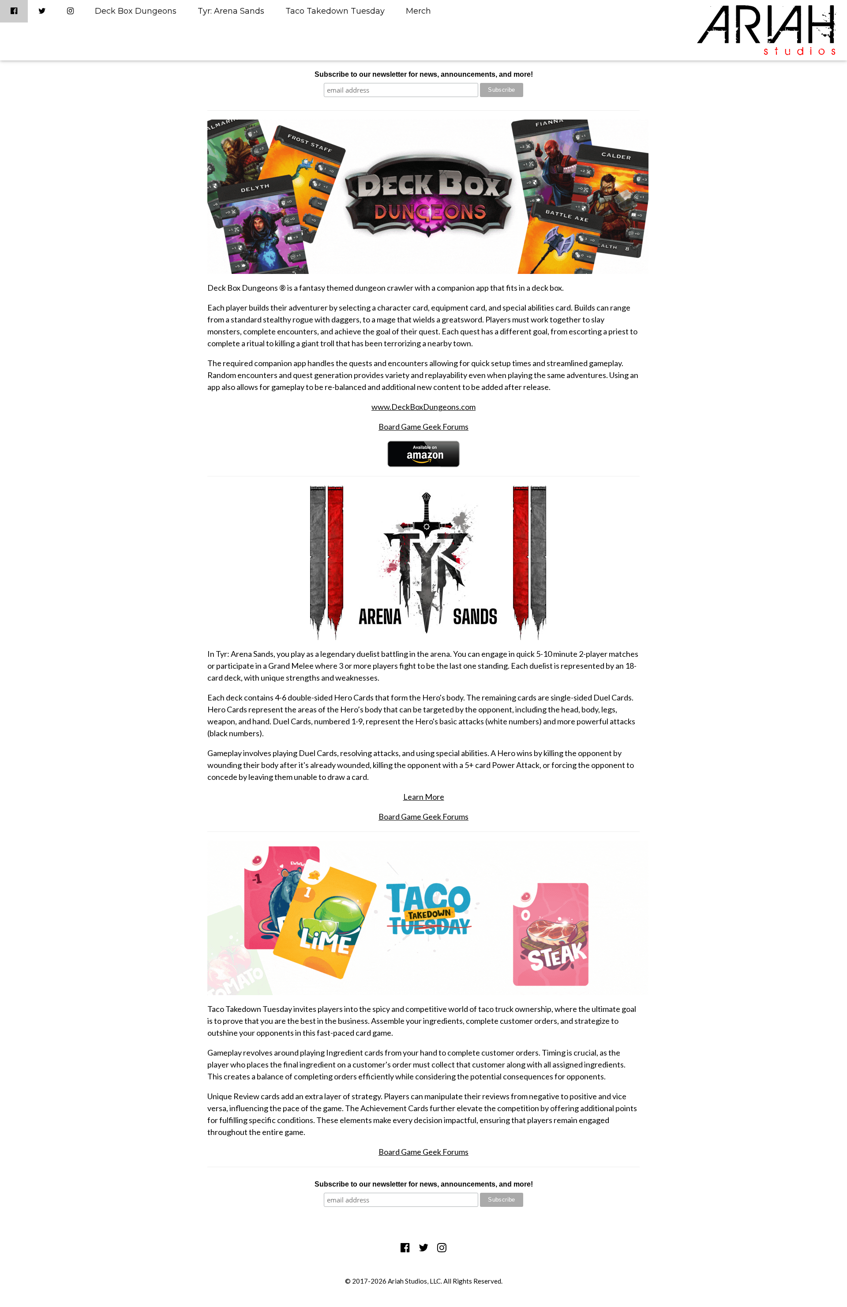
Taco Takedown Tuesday (335, 11)
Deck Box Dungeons (135, 11)
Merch (418, 11)
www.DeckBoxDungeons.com (423, 407)
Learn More (423, 796)
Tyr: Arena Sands (231, 11)
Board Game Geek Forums (423, 426)
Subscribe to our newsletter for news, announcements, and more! (424, 74)
